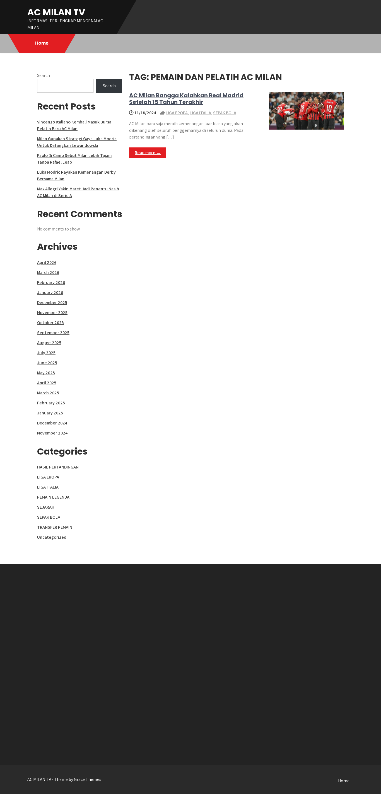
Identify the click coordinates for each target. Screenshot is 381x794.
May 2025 (46, 373)
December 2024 (52, 423)
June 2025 (47, 363)
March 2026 (48, 272)
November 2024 (52, 433)
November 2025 (52, 312)
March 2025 (48, 393)
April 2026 (46, 262)
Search (43, 75)
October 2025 (50, 323)
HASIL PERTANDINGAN (58, 467)
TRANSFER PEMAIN (54, 527)
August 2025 (49, 343)
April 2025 (46, 383)
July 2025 (46, 353)
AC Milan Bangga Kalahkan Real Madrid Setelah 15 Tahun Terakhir (186, 98)
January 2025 (50, 413)
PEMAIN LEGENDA (53, 497)
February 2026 (51, 282)
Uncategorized (51, 537)
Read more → (148, 153)
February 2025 (51, 403)
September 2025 (53, 333)
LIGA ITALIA (200, 113)
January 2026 (50, 292)
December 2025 (52, 302)
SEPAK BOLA (224, 113)
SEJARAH (45, 507)
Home (42, 43)
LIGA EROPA (177, 113)
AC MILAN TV (56, 12)
